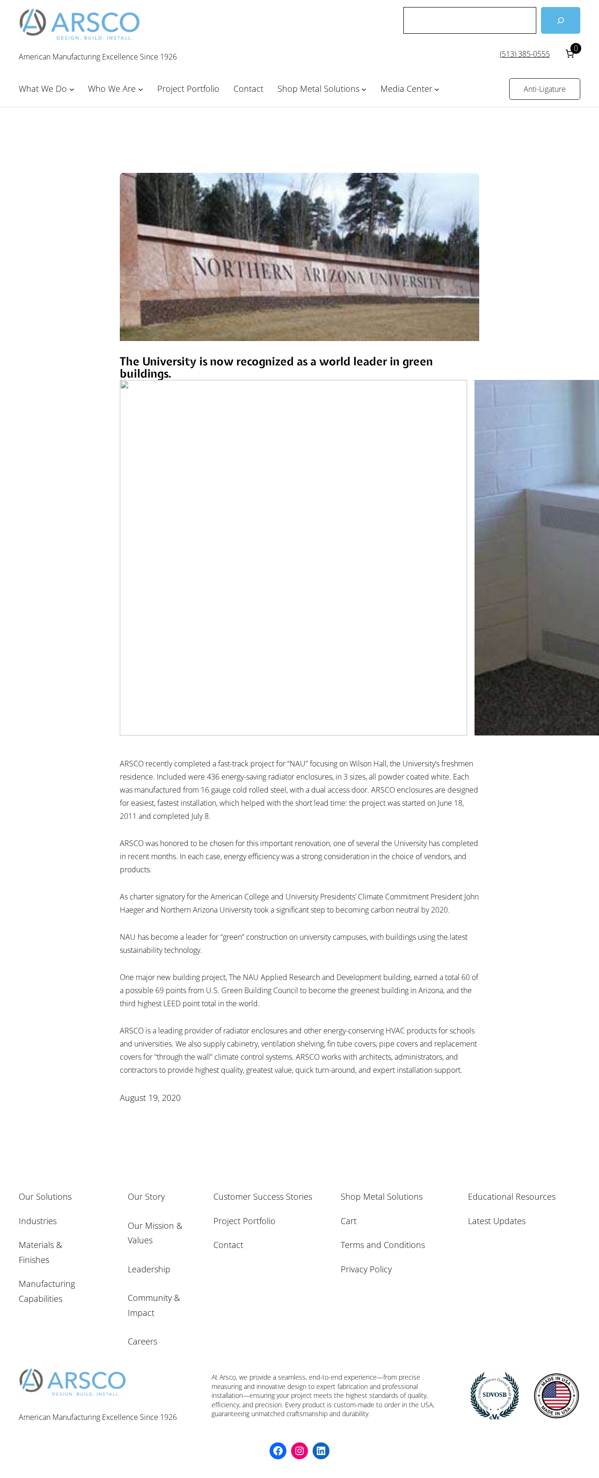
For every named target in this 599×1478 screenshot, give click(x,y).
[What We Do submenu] (71, 89)
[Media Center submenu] (436, 89)
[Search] (560, 20)
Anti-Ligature (545, 89)
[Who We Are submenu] (140, 89)
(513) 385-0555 (525, 54)
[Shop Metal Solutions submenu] (363, 89)
